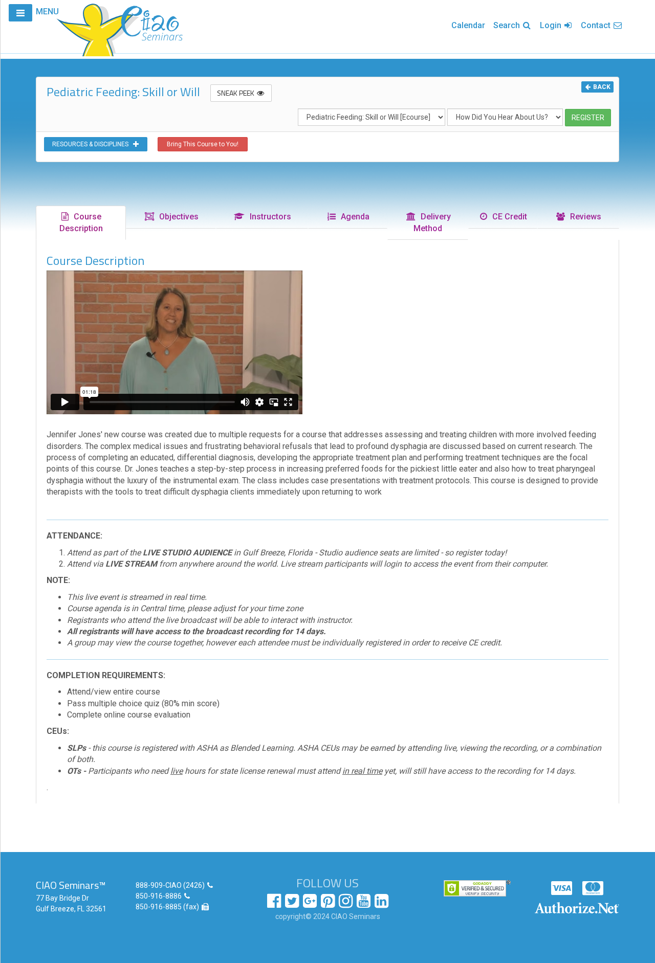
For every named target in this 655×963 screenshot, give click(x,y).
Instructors (268, 216)
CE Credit (507, 216)
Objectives (177, 216)
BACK (601, 87)
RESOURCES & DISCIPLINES (92, 144)
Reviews (583, 216)
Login (551, 25)
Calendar (468, 25)
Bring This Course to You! (202, 144)
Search (507, 25)
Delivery (432, 222)
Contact (597, 25)
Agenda (353, 216)
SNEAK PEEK (236, 92)
